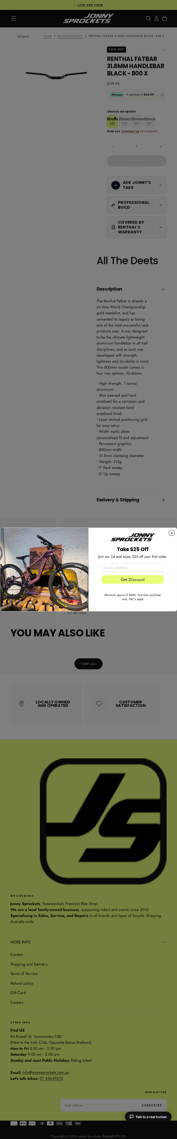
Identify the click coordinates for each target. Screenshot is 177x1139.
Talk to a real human (151, 1117)
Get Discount (133, 579)
